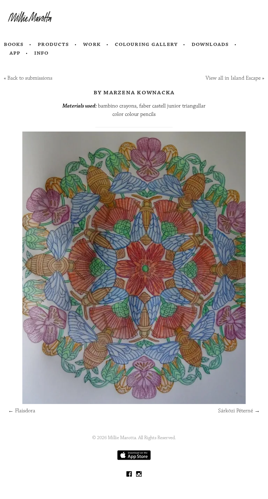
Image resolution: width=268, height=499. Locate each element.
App (14, 53)
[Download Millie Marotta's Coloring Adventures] (134, 458)
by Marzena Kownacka (134, 92)
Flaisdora (21, 410)
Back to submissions (29, 78)
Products (53, 44)
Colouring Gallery (146, 44)
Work (92, 44)
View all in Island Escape (233, 78)
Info (41, 53)
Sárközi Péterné (239, 410)
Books (14, 44)
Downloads (210, 44)
